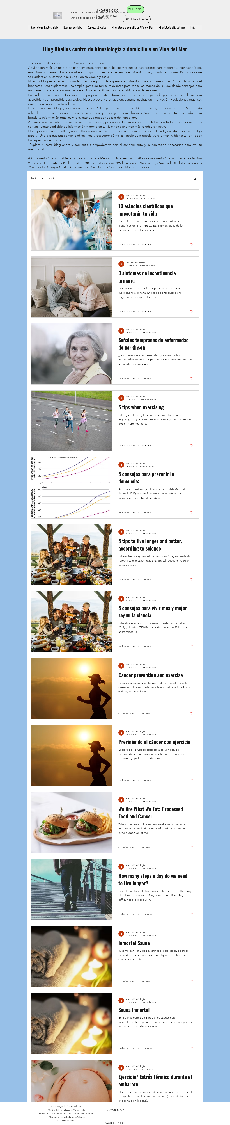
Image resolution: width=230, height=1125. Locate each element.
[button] (195, 179)
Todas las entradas (44, 178)
